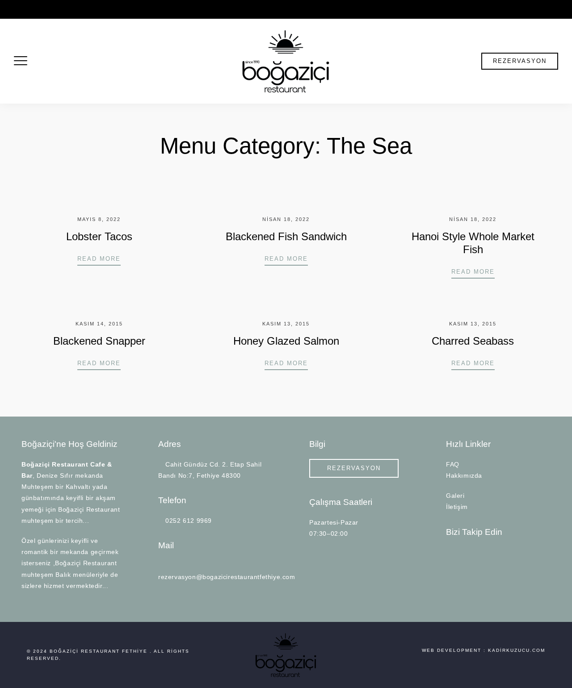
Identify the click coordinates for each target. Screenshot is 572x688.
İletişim (457, 506)
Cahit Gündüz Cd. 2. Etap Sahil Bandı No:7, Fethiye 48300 (93, 9)
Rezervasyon (520, 61)
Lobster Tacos (99, 236)
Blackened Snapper (99, 341)
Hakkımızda (464, 475)
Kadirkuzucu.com (516, 650)
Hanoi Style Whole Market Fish (473, 242)
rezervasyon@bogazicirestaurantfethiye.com (297, 9)
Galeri (455, 495)
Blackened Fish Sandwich (286, 236)
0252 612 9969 (207, 9)
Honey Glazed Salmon (286, 341)
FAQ (452, 464)
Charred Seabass (473, 341)
